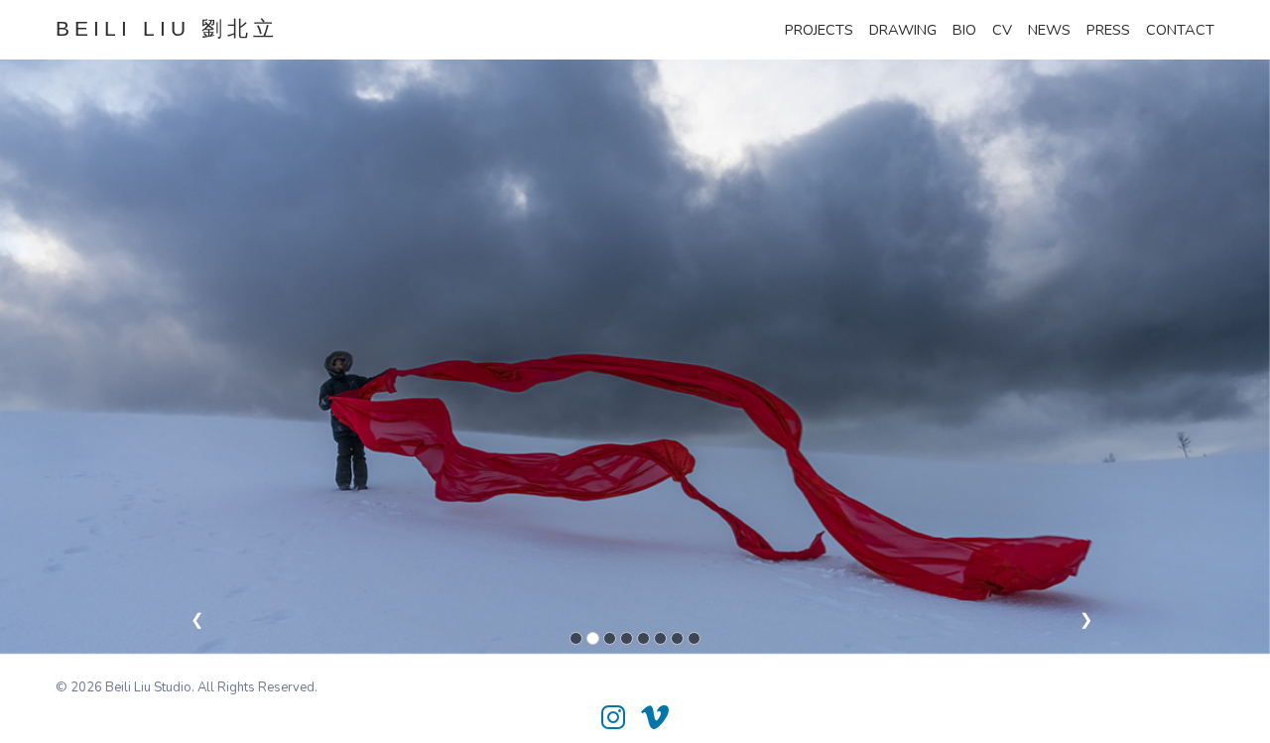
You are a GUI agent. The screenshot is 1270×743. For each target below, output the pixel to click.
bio (964, 30)
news (1049, 30)
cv (1002, 30)
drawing (903, 30)
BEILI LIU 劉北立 (167, 29)
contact (1180, 30)
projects (819, 30)
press (1108, 30)
